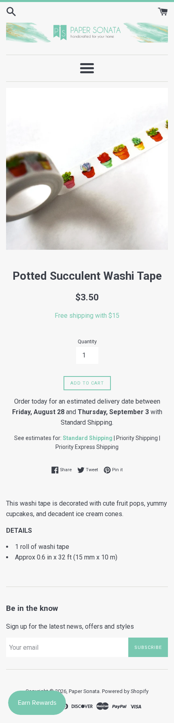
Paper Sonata (84, 691)
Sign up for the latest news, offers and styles (70, 626)
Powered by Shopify (125, 691)
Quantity (87, 341)
